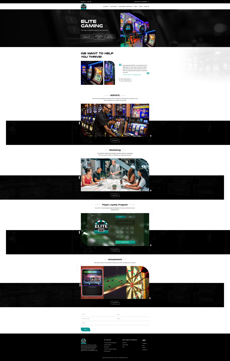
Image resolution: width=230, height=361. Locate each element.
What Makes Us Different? (125, 6)
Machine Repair (107, 344)
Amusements (107, 351)
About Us (124, 342)
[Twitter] (88, 2)
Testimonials (125, 344)
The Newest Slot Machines (110, 342)
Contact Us (146, 6)
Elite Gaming (114, 357)
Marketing (106, 346)
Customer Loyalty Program (110, 349)
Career (140, 6)
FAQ (123, 346)
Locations (105, 6)
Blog (135, 6)
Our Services (113, 6)
